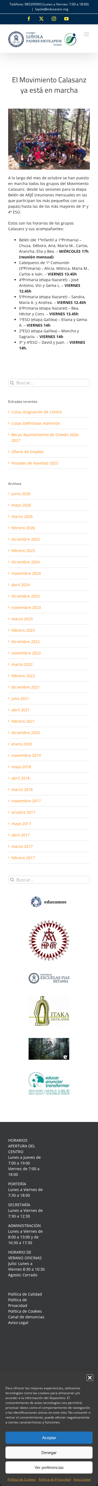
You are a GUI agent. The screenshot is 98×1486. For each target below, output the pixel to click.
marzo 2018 (22, 789)
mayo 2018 (21, 766)
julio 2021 (20, 698)
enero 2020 (21, 744)
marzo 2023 (22, 618)
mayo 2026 (21, 505)
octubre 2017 (23, 812)
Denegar (49, 1452)
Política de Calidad (25, 1294)
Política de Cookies (22, 1479)
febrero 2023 (23, 630)
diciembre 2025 (25, 539)
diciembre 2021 (25, 687)
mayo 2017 (21, 823)
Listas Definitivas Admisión (35, 423)
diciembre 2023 (25, 596)
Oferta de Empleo (27, 451)
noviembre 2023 (26, 607)
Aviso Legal (82, 1479)
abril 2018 (20, 778)
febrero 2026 (23, 527)
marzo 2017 (22, 846)
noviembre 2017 (26, 800)
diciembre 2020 (25, 732)
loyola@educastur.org (51, 9)
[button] (90, 1377)
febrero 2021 (23, 721)
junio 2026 (20, 493)
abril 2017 (20, 835)
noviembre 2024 (26, 573)
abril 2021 (20, 709)
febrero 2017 (23, 857)
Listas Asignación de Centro (36, 411)
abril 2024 (20, 584)
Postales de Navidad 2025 (34, 463)
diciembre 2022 (25, 641)
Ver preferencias (49, 1467)
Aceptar (49, 1437)
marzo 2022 (22, 664)
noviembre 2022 (26, 653)
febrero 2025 (23, 550)
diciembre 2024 (25, 561)
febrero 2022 (23, 675)
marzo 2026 (22, 516)
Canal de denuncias (26, 1316)
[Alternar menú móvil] (87, 34)
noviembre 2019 (26, 755)
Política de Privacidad (55, 1479)
